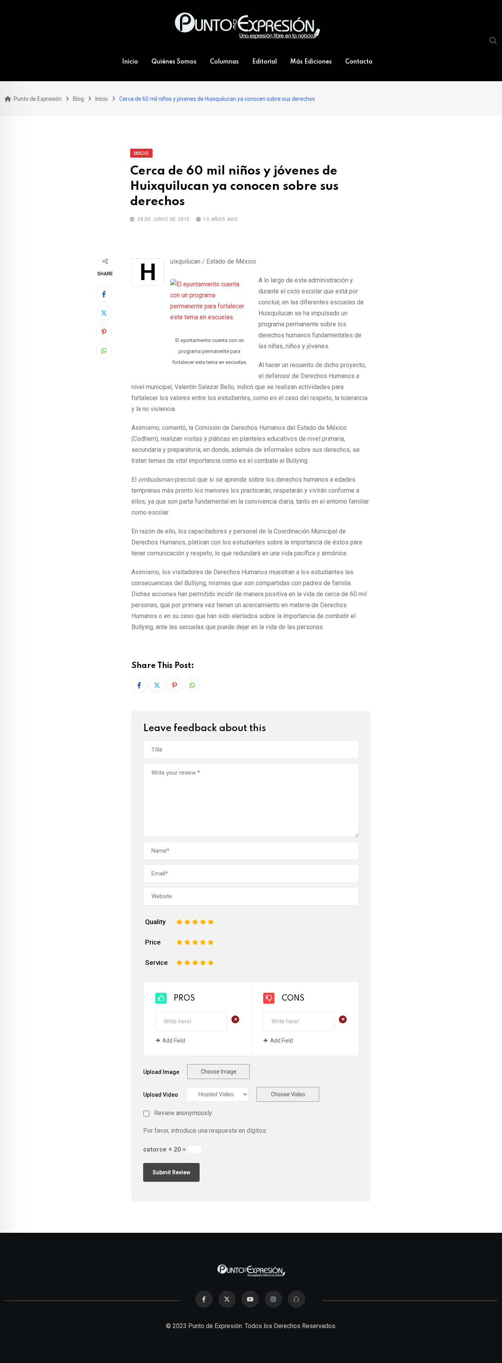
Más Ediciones (311, 62)
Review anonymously (183, 1113)
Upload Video (160, 1095)
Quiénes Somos (173, 62)
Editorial (264, 62)
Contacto (359, 62)
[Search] (493, 40)
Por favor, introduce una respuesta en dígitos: (205, 1130)
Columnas (224, 62)
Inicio (130, 62)
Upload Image (161, 1072)
